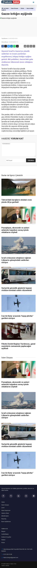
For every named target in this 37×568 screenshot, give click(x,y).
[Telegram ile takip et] (34, 496)
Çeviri (2, 507)
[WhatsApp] (14, 46)
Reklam (3, 539)
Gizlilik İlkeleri (5, 534)
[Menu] (33, 2)
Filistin (22, 8)
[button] (28, 46)
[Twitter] (5, 46)
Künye (3, 542)
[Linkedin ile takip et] (18, 496)
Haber (3, 502)
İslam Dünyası (14, 8)
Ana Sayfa (6, 8)
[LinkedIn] (11, 46)
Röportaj (3, 518)
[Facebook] (2, 46)
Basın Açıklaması (6, 521)
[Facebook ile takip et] (3, 496)
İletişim (3, 531)
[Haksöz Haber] (10, 2)
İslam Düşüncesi (5, 510)
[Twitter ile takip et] (11, 496)
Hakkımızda (4, 528)
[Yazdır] (25, 46)
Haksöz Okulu (5, 513)
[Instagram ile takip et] (26, 496)
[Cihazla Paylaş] (17, 46)
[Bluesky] (8, 46)
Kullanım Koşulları (6, 537)
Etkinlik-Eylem (5, 516)
